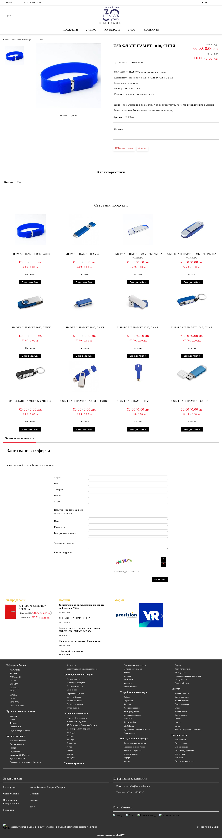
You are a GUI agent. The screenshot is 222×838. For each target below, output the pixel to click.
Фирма (57, 477)
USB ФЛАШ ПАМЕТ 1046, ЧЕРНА (30, 401)
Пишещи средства (74, 763)
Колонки (127, 704)
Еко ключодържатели (184, 750)
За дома (70, 736)
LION (12, 698)
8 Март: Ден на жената (77, 718)
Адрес (57, 501)
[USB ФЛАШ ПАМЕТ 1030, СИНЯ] (30, 303)
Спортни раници (131, 754)
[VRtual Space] (151, 616)
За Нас (91, 29)
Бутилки (13, 716)
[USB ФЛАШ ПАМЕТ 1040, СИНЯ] (138, 303)
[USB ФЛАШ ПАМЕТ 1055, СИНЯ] (138, 372)
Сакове (178, 665)
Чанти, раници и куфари (134, 738)
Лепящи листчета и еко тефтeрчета (25, 762)
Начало (6, 40)
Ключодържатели (75, 686)
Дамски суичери (182, 704)
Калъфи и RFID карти (19, 755)
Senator (127, 672)
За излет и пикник (75, 704)
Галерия (60, 787)
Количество (60, 527)
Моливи (127, 676)
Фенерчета (71, 665)
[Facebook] (212, 3)
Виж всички (65, 654)
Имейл (57, 495)
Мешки (127, 761)
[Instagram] (217, 3)
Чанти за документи (133, 750)
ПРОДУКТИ (70, 29)
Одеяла (178, 726)
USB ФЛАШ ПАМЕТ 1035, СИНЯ (84, 327)
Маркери (127, 683)
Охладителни (181, 679)
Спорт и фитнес (74, 697)
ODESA (13, 695)
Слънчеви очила (74, 679)
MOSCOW (14, 702)
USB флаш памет (124, 148)
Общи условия (11, 794)
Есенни (70, 750)
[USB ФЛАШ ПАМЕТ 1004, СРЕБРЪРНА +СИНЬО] (191, 229)
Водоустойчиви (182, 683)
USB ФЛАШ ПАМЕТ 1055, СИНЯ (137, 401)
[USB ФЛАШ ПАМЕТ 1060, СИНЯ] (191, 372)
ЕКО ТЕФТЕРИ (17, 706)
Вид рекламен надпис (65, 533)
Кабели (127, 697)
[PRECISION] (126, 616)
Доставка (34, 794)
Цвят (56, 521)
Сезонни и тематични (76, 713)
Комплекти (128, 679)
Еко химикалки (130, 687)
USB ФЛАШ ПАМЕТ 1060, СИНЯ (191, 401)
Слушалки (128, 701)
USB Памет (39, 40)
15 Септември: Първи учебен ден (82, 725)
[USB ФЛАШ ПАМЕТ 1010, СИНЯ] (68, 107)
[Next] (50, 613)
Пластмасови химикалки (135, 665)
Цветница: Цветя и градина (79, 729)
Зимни (70, 754)
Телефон (58, 489)
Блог (131, 29)
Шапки (178, 718)
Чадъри (13, 748)
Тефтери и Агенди (16, 665)
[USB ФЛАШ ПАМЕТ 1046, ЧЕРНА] (30, 372)
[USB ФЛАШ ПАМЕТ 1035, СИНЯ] (84, 303)
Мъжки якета (181, 711)
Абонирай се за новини (72, 651)
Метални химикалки (133, 669)
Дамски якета (181, 715)
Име (56, 483)
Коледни (70, 758)
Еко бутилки (180, 754)
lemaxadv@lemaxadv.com (137, 786)
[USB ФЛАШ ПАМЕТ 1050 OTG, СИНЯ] (84, 376)
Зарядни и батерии (132, 708)
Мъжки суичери (182, 701)
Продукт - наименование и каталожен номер (68, 511)
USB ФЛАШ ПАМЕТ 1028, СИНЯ (84, 253)
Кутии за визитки (17, 758)
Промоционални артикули (78, 674)
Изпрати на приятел (68, 115)
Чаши (12, 719)
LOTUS (13, 691)
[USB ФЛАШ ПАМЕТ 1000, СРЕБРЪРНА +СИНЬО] (138, 229)
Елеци (177, 708)
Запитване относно (64, 543)
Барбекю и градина (75, 693)
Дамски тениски (182, 697)
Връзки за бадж (17, 744)
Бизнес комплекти (18, 741)
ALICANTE (15, 670)
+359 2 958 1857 (32, 2)
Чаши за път (15, 727)
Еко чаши (179, 758)
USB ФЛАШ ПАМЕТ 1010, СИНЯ (30, 253)
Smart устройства (131, 711)
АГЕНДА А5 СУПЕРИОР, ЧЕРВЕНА (32, 607)
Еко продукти (179, 735)
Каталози (112, 29)
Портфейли (15, 751)
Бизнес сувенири (16, 736)
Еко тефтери (180, 740)
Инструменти (130, 733)
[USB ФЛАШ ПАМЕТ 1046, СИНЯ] (191, 299)
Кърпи (177, 722)
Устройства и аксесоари (21, 40)
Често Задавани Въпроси (43, 787)
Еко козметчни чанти (184, 761)
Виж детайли (30, 282)
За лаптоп (128, 718)
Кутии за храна (73, 708)
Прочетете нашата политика (82, 827)
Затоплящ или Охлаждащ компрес (82, 669)
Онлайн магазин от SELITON (111, 835)
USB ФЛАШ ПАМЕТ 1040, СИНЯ (137, 327)
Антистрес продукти (76, 683)
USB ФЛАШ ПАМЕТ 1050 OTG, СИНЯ (84, 401)
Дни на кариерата (74, 701)
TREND (13, 673)
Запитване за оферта (19, 438)
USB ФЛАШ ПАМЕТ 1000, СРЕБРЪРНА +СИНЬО (138, 255)
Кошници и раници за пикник (188, 676)
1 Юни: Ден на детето (76, 722)
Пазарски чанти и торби (134, 747)
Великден (71, 732)
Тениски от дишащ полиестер (188, 729)
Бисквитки (9, 810)
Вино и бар (72, 690)
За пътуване (180, 672)
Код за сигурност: (63, 552)
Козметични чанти (183, 669)
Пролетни (71, 743)
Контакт (34, 800)
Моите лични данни (208, 827)
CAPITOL (14, 688)
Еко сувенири (181, 743)
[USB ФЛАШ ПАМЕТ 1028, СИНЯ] (84, 229)
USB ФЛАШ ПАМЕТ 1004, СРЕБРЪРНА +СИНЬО (191, 255)
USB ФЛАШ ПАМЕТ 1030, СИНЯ (30, 327)
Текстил (175, 689)
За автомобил (130, 722)
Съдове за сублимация (20, 730)
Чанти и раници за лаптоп (135, 743)
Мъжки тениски (182, 693)
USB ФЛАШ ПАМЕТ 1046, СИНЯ (191, 327)
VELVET (14, 684)
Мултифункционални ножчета (137, 729)
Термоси (13, 723)
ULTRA (13, 680)
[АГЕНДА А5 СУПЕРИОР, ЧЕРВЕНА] (10, 611)
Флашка (142, 148)
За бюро (70, 740)
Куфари (127, 758)
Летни (69, 747)
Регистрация (9, 787)
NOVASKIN (15, 677)
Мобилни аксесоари (132, 715)
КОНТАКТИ (151, 29)
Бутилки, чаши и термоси (21, 711)
